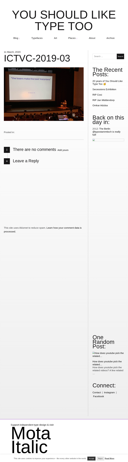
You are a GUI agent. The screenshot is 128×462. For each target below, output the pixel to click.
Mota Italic (31, 440)
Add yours (63, 150)
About (92, 38)
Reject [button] (100, 458)
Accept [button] (91, 458)
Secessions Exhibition (104, 89)
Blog (15, 38)
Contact (96, 392)
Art (55, 38)
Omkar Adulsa (100, 105)
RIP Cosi (97, 94)
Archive (110, 38)
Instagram (109, 392)
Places (72, 38)
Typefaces (37, 38)
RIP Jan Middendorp (103, 100)
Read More (109, 458)
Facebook (98, 396)
